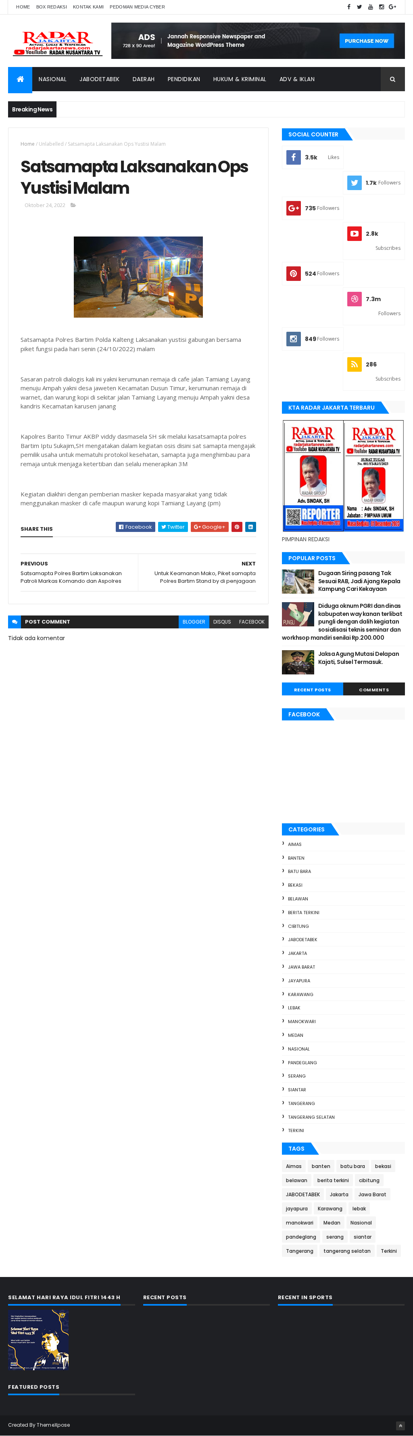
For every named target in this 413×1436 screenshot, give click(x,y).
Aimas (295, 844)
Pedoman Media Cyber (137, 6)
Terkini (296, 1130)
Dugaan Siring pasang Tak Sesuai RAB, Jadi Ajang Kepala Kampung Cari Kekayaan (359, 581)
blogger (194, 621)
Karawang (300, 994)
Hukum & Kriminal (240, 79)
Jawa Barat (301, 967)
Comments (374, 690)
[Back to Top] (400, 1425)
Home (23, 6)
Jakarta (297, 953)
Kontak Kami (88, 6)
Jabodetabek (99, 79)
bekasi (295, 885)
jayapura (299, 981)
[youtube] (370, 7)
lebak (294, 1008)
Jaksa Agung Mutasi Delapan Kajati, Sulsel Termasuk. (358, 658)
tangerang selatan (311, 1117)
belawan (298, 899)
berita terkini (303, 912)
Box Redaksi (51, 6)
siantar (297, 1089)
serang (297, 1076)
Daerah (144, 79)
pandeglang (302, 1062)
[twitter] (359, 7)
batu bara (299, 871)
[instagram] (381, 7)
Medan (295, 1035)
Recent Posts (312, 690)
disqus (222, 621)
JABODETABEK (302, 939)
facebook (252, 621)
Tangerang (301, 1103)
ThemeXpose (53, 1424)
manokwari (302, 1021)
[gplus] (392, 7)
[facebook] (348, 7)
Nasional (53, 79)
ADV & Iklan (297, 79)
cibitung (298, 926)
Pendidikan (184, 79)
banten (296, 858)
